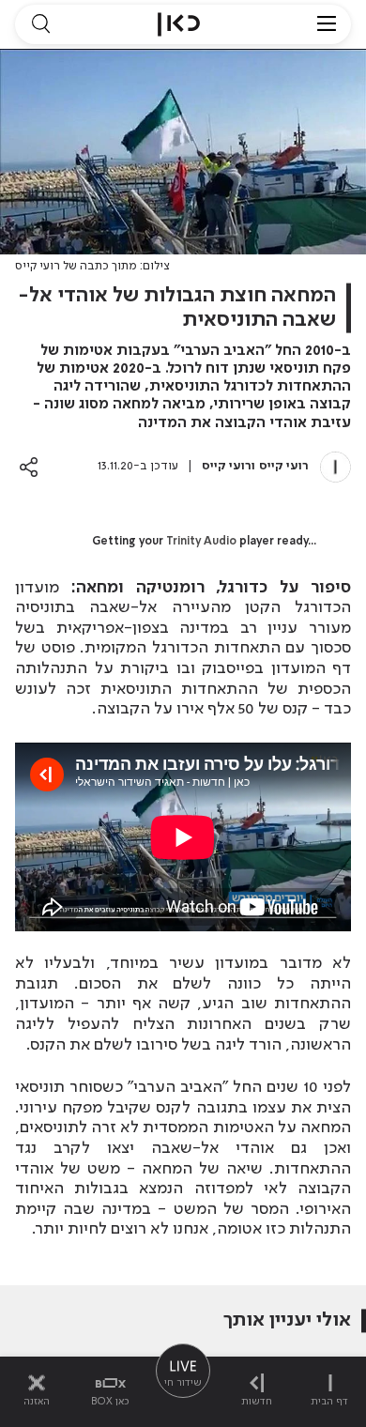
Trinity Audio (201, 541)
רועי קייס (284, 466)
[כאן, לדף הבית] (179, 24)
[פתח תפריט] (326, 24)
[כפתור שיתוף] (28, 467)
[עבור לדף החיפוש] (40, 24)
